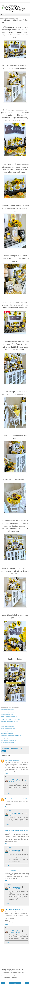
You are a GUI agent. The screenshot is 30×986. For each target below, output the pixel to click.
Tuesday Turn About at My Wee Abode (7, 726)
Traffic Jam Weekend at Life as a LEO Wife (8, 740)
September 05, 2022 (18, 909)
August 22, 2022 (14, 760)
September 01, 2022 (15, 852)
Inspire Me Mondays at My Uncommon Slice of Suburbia (10, 719)
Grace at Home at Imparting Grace (7, 738)
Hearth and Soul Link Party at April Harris (8, 712)
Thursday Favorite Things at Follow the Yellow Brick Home (11, 735)
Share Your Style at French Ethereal (7, 733)
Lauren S (7, 760)
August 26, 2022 (11, 870)
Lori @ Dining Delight (15, 779)
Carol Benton (8, 909)
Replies (9, 776)
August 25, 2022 (23, 798)
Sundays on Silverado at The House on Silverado (9, 711)
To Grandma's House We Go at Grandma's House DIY (10, 730)
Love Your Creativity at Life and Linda (7, 714)
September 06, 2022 (15, 932)
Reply (6, 773)
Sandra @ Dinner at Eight (12, 830)
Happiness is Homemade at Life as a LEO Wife (9, 716)
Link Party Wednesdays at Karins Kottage (8, 728)
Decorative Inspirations (11, 798)
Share (3, 751)
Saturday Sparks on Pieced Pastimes (7, 709)
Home (15, 983)
